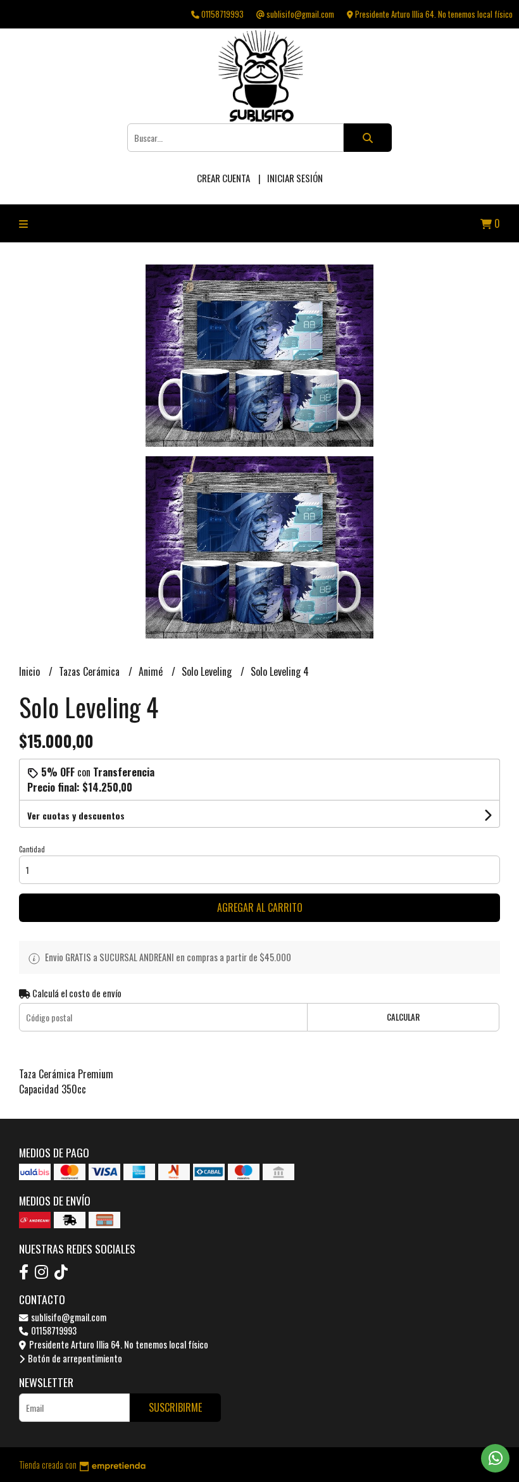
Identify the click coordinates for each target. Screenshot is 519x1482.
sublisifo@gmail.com (67, 1317)
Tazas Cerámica (90, 671)
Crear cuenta (223, 178)
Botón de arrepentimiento (74, 1358)
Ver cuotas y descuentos (76, 815)
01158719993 (53, 1330)
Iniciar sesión (295, 178)
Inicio (30, 671)
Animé (152, 671)
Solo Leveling (208, 671)
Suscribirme (175, 1407)
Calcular (403, 1017)
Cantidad (32, 849)
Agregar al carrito (260, 907)
